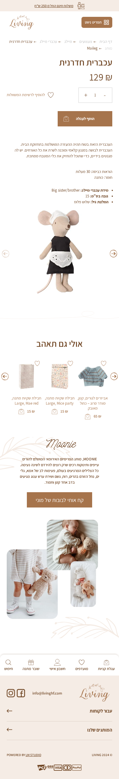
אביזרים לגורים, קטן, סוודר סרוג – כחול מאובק (93, 403)
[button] (113, 253)
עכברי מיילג (48, 41)
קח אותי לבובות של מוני (60, 500)
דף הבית (105, 41)
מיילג (68, 41)
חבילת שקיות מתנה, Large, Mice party (59, 401)
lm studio (33, 755)
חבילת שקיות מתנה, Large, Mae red (26, 401)
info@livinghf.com (47, 693)
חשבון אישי (57, 668)
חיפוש (8, 668)
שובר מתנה (31, 668)
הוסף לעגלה (85, 118)
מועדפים (81, 668)
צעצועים (85, 41)
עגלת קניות (106, 668)
